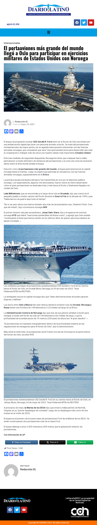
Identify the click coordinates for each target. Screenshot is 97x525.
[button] (48, 32)
